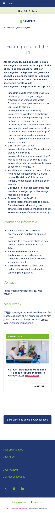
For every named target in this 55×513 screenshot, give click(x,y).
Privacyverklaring (20, 502)
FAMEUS (8, 294)
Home (6, 27)
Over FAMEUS (10, 469)
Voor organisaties (13, 449)
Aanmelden (39, 386)
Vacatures (9, 456)
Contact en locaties (14, 476)
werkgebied (14, 262)
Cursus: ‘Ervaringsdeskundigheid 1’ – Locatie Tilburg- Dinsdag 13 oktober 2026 (27, 372)
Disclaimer (38, 502)
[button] (7, 3)
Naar (27, 11)
